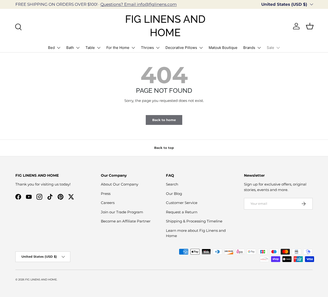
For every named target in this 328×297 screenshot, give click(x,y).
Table (90, 47)
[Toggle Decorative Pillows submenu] (201, 48)
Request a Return (181, 212)
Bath (70, 47)
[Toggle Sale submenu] (278, 48)
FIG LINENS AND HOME (41, 279)
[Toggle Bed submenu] (58, 48)
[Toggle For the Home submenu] (133, 48)
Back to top (164, 148)
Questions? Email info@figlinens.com (138, 4)
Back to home (164, 120)
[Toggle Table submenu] (99, 48)
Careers (108, 202)
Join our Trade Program (122, 212)
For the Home (117, 47)
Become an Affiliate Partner (126, 221)
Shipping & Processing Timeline (194, 221)
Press (105, 193)
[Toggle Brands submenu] (259, 48)
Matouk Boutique (223, 47)
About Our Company (119, 184)
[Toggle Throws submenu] (158, 48)
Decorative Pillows (181, 47)
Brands (249, 47)
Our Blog (174, 193)
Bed (51, 47)
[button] (309, 26)
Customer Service (181, 202)
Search (172, 184)
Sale (270, 47)
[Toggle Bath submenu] (78, 48)
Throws (147, 47)
